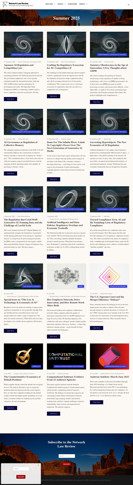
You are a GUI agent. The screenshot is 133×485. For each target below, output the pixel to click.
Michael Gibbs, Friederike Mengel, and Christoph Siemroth (67, 296)
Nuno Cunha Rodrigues (68, 62)
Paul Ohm (107, 216)
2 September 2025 (95, 216)
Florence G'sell (108, 62)
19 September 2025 (9, 62)
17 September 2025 (52, 62)
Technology (36, 54)
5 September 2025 (9, 216)
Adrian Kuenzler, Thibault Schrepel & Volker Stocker (22, 296)
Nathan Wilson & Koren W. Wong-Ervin (112, 373)
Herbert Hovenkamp (106, 293)
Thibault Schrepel (63, 373)
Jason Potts (107, 139)
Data (74, 366)
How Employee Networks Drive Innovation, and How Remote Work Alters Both (65, 302)
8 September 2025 (95, 139)
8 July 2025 (7, 373)
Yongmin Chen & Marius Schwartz (24, 373)
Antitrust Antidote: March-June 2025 (109, 376)
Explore (49, 4)
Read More (10, 99)
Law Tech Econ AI (28, 54)
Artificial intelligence (17, 54)
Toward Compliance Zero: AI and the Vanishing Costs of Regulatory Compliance (108, 222)
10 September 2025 (52, 139)
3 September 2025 (52, 216)
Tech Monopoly (122, 286)
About (82, 4)
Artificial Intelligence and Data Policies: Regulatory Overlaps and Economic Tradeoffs (65, 225)
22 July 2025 (50, 293)
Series (60, 4)
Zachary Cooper (66, 139)
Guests (81, 286)
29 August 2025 (8, 293)
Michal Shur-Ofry (23, 139)
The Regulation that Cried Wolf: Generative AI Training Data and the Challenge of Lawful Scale (23, 222)
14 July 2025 (93, 293)
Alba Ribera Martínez (24, 216)
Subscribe (72, 4)
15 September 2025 (95, 62)
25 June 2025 (94, 373)
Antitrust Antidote (110, 366)
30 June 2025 (51, 373)
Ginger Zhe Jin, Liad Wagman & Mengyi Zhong (64, 219)
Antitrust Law (113, 286)
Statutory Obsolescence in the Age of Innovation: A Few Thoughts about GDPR (109, 68)
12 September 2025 (9, 139)
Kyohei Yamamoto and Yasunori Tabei (29, 62)
